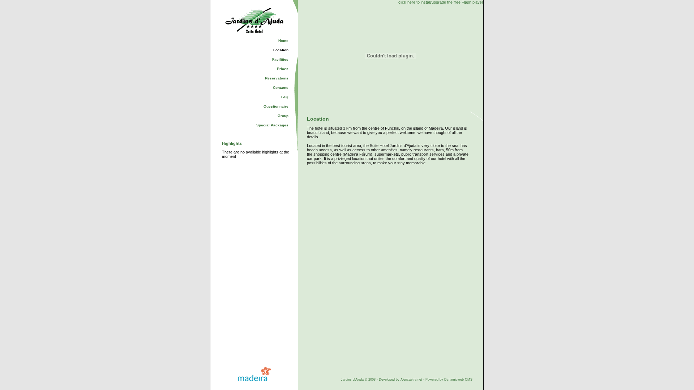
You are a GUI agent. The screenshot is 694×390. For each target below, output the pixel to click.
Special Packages (272, 125)
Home (283, 41)
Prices (282, 69)
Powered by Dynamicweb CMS (448, 379)
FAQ (284, 97)
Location (280, 50)
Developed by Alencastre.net (400, 379)
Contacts (280, 88)
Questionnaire (276, 106)
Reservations (276, 78)
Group (283, 116)
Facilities (280, 59)
